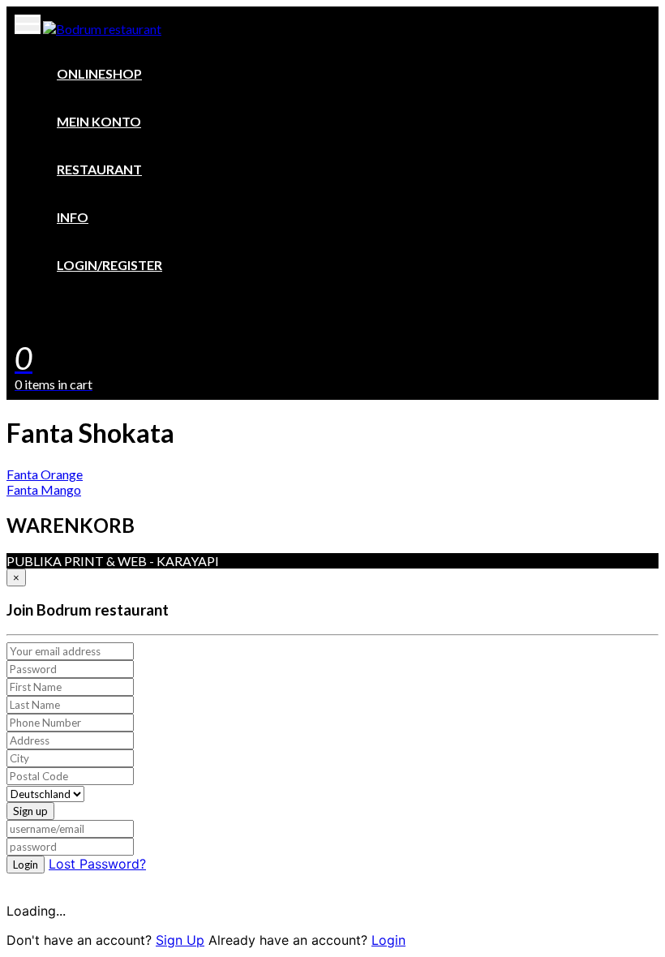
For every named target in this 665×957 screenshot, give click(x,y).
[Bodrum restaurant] (102, 28)
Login (25, 864)
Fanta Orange (44, 474)
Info (72, 217)
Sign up (30, 811)
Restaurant (99, 169)
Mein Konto (99, 121)
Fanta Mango (43, 489)
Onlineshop (99, 73)
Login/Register (109, 265)
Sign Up (180, 940)
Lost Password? (97, 864)
